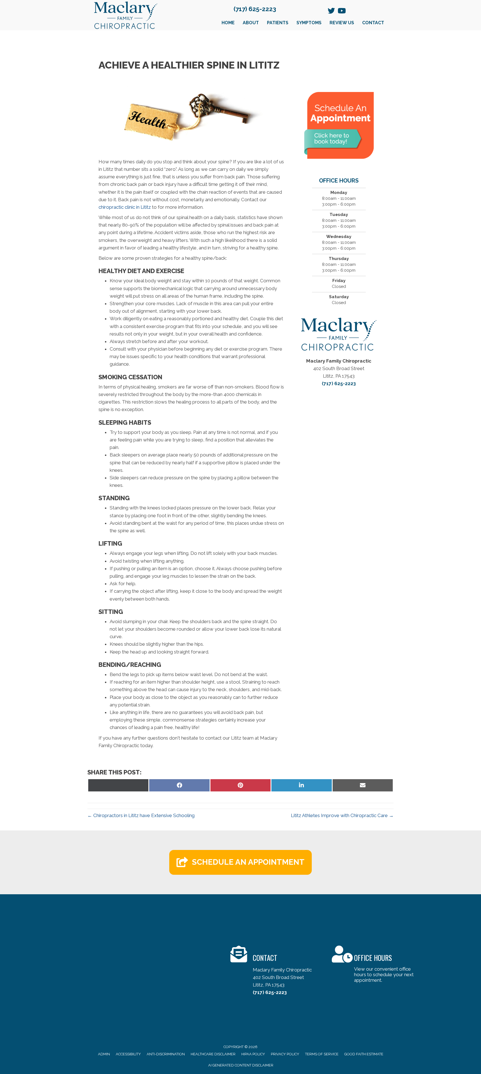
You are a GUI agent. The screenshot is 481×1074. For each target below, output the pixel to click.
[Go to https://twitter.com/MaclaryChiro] (331, 11)
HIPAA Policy (253, 1054)
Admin (104, 1054)
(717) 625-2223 (255, 9)
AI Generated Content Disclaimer (240, 1065)
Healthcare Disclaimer (213, 1054)
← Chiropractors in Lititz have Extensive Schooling (141, 815)
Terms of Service (321, 1054)
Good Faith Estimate (363, 1054)
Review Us (342, 22)
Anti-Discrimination (166, 1054)
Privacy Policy (285, 1054)
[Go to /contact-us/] (275, 971)
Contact (373, 22)
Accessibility (128, 1054)
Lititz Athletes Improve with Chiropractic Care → (342, 815)
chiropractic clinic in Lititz (125, 207)
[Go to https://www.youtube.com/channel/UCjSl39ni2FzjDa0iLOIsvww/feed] (341, 11)
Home (228, 22)
